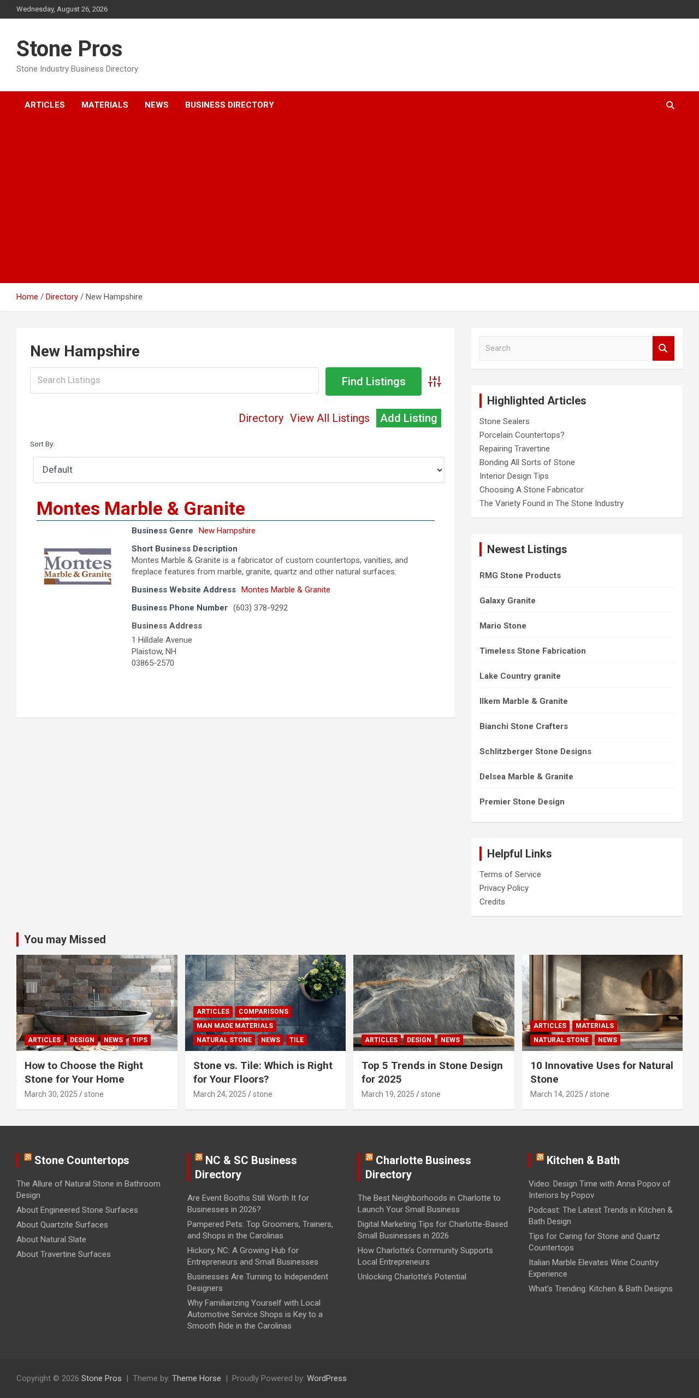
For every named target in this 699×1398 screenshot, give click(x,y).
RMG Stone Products (520, 575)
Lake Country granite (520, 676)
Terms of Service (510, 874)
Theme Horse (196, 1378)
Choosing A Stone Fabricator (531, 490)
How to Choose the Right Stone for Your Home (84, 1072)
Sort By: (42, 443)
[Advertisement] (334, 201)
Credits (492, 902)
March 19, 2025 (388, 1094)
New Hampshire (227, 531)
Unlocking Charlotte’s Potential (412, 1277)
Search (663, 348)
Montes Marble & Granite (141, 508)
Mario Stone (502, 626)
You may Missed (65, 939)
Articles (45, 105)
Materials (104, 105)
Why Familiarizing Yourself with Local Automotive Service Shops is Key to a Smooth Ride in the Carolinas (255, 1314)
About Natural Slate (51, 1239)
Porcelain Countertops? (522, 435)
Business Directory (229, 105)
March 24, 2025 (219, 1094)
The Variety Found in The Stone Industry (551, 503)
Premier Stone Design (522, 802)
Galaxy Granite (507, 601)
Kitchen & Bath (583, 1160)
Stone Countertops (81, 1160)
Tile (296, 1040)
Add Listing (408, 418)
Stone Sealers (504, 421)
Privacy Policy (504, 888)
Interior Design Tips (514, 476)
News (157, 105)
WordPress (327, 1378)
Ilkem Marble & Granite (523, 701)
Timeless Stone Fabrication (532, 651)
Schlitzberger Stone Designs (535, 751)
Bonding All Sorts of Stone (527, 462)
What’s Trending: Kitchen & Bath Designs (601, 1289)
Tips (139, 1040)
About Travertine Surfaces (63, 1254)
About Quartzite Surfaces (62, 1225)
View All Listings (330, 418)
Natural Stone (224, 1040)
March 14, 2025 (556, 1094)
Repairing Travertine (514, 449)
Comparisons (263, 1011)
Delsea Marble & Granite (526, 777)
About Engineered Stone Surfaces (77, 1210)
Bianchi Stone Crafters (523, 726)
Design (82, 1040)
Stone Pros (69, 49)
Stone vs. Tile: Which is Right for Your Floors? (263, 1072)
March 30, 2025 (51, 1094)
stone (94, 1094)
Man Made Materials (235, 1026)
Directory (261, 418)
